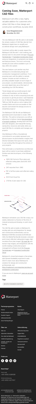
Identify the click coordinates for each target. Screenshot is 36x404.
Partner (3, 309)
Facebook (2, 360)
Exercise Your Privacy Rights (24, 391)
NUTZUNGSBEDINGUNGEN (7, 390)
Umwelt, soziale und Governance (6, 342)
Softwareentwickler (6, 318)
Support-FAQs (21, 333)
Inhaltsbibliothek (22, 336)
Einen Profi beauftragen (7, 320)
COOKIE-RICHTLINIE (9, 391)
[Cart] (30, 3)
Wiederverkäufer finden (7, 312)
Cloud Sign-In (21, 309)
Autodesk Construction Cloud (23, 57)
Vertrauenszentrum (23, 341)
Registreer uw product (23, 339)
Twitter (6, 360)
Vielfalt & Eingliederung (7, 339)
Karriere (3, 345)
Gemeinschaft (21, 344)
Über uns (3, 330)
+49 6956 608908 (8, 374)
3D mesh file (25, 241)
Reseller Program (5, 315)
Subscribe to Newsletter (7, 333)
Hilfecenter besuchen (23, 330)
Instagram (14, 360)
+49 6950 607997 (8, 380)
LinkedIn (10, 360)
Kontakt (19, 350)
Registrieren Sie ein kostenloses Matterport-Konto (24, 314)
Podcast (3, 348)
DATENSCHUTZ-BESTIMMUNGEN (24, 390)
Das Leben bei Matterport (7, 336)
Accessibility (21, 347)
